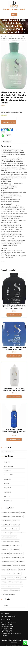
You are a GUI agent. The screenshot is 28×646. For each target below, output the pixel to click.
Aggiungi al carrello (8, 122)
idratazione (5, 545)
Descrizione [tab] (6, 142)
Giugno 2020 (7, 488)
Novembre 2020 (8, 475)
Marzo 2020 (7, 496)
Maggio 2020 (7, 492)
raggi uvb (22, 569)
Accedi (6, 605)
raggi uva (5, 569)
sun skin (4, 586)
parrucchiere (15, 549)
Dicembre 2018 (8, 500)
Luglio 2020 (7, 483)
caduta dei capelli (18, 516)
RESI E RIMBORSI (5, 613)
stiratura (4, 582)
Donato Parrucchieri (14, 9)
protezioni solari (6, 565)
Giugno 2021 (7, 470)
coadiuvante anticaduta (19, 533)
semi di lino (18, 574)
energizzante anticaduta (9, 537)
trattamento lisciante (8, 594)
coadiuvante (6, 533)
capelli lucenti (6, 525)
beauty (23, 512)
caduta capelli (6, 516)
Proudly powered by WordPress (14, 645)
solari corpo (11, 578)
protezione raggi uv (18, 557)
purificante (17, 565)
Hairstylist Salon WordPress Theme (12, 640)
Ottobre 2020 (7, 479)
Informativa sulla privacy (8, 616)
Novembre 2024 (8, 466)
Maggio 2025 (7, 462)
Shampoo (10, 128)
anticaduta (5, 512)
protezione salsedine (8, 561)
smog (4, 578)
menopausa (5, 549)
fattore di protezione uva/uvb (10, 541)
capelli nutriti (16, 525)
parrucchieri (5, 553)
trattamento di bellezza (16, 586)
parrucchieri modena (17, 553)
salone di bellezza (7, 574)
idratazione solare (16, 545)
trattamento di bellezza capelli (11, 590)
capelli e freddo (6, 520)
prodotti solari (6, 557)
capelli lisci (16, 520)
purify (23, 565)
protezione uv (20, 561)
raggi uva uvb (14, 569)
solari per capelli (21, 578)
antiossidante (15, 512)
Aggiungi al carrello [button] (14, 315)
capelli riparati (6, 529)
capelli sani (16, 529)
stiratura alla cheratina (16, 582)
